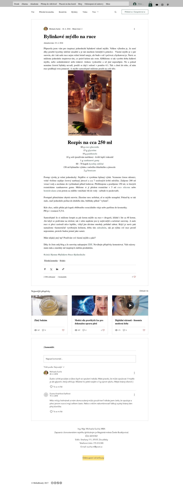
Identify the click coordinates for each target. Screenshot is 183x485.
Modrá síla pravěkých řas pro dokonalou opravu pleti (89, 322)
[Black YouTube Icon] (156, 4)
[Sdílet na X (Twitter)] (51, 269)
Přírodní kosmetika (46, 12)
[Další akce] (134, 28)
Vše (32, 12)
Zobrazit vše (144, 291)
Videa (85, 12)
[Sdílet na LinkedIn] (57, 269)
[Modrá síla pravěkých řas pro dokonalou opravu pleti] (90, 305)
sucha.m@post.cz (94, 447)
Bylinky (74, 12)
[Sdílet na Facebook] (45, 269)
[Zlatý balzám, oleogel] (49, 305)
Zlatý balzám (40, 320)
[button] (115, 12)
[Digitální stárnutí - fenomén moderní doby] (130, 305)
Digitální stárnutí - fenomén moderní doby (128, 322)
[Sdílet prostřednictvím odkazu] (63, 269)
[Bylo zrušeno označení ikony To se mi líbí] (51, 386)
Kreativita (62, 12)
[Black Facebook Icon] (151, 4)
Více (94, 12)
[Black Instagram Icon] (162, 4)
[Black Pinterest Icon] (167, 4)
